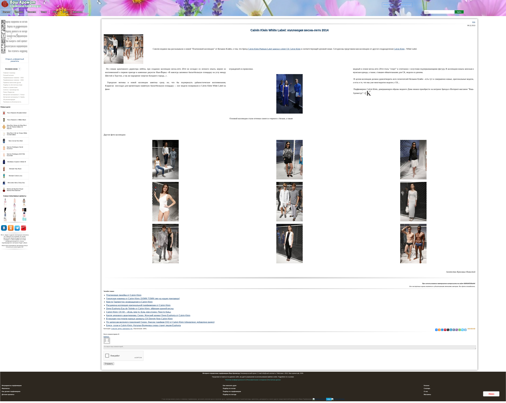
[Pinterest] (445, 330)
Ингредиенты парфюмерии (12, 385)
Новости (31, 12)
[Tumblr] (454, 330)
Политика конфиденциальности (235, 379)
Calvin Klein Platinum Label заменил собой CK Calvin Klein (274, 49)
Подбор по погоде (229, 394)
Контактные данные (274, 379)
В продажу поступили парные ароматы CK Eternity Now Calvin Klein (139, 319)
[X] (448, 330)
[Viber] (457, 330)
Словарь (19, 12)
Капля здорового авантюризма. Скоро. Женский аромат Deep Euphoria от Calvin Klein (148, 315)
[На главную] (14, 4)
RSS (473, 22)
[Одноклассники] (439, 330)
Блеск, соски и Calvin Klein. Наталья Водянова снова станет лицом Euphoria (143, 325)
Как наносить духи (229, 385)
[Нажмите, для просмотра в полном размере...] (123, 48)
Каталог (6, 12)
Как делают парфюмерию (11, 391)
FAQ (54, 12)
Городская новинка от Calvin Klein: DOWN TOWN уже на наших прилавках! (143, 298)
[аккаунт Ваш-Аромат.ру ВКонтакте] (4, 228)
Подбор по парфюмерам (232, 391)
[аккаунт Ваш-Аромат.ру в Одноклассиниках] (11, 228)
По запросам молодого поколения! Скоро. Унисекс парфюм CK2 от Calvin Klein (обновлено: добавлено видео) (160, 322)
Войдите (106, 336)
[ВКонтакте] (436, 330)
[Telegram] (465, 330)
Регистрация (388, 5)
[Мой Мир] (442, 330)
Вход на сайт (406, 5)
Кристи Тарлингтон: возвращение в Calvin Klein (129, 302)
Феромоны (6, 388)
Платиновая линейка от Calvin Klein (123, 295)
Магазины (77, 12)
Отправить (109, 364)
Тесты (44, 12)
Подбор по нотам (229, 388)
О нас (65, 12)
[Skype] (462, 330)
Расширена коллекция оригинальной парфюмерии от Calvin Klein (138, 305)
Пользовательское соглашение (257, 379)
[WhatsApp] (459, 330)
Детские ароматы (8, 394)
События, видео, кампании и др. (122, 328)
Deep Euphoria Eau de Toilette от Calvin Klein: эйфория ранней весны (140, 308)
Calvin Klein (399, 49)
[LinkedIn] (451, 330)
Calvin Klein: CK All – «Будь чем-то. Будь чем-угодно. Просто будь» (138, 312)
